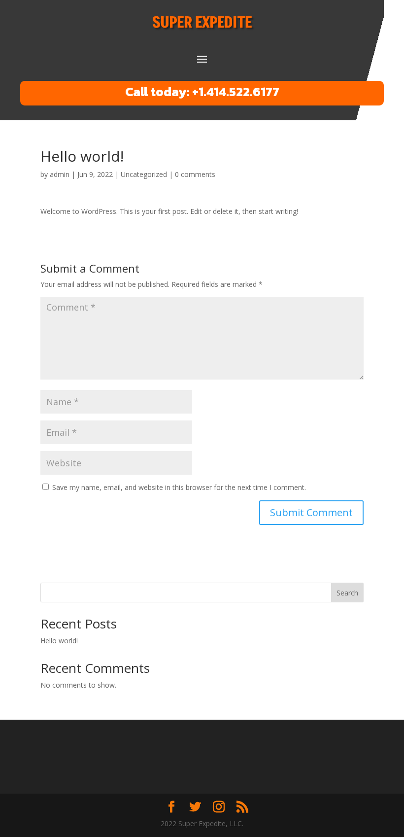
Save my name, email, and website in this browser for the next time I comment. (179, 487)
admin (59, 174)
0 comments (195, 174)
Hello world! (59, 640)
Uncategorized (144, 174)
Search (347, 592)
